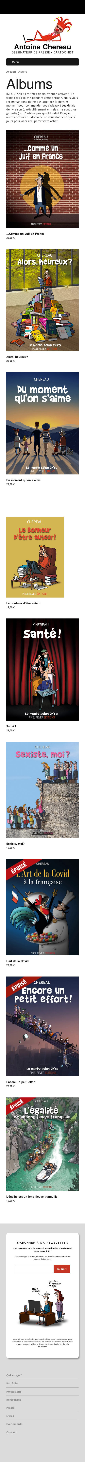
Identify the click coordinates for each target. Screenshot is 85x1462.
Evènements (14, 1424)
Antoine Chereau (42, 46)
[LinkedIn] (46, 7)
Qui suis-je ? (14, 1375)
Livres (10, 1416)
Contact (11, 1432)
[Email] (53, 7)
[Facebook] (30, 7)
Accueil (11, 71)
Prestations (13, 1391)
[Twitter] (35, 7)
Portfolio (12, 1383)
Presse (10, 1408)
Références (13, 1399)
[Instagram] (40, 7)
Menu (15, 62)
